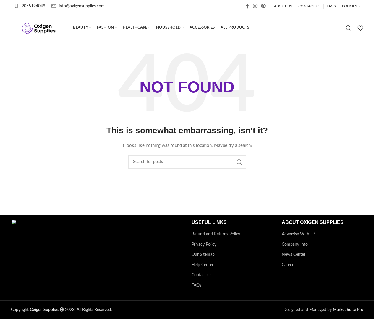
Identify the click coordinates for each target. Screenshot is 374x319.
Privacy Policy (204, 244)
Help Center (202, 265)
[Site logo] (39, 28)
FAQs (196, 285)
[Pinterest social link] (263, 6)
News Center (293, 255)
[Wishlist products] (360, 28)
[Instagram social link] (255, 6)
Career (288, 265)
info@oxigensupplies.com (82, 6)
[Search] (348, 28)
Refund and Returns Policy (216, 234)
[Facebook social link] (247, 6)
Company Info (295, 244)
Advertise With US (299, 234)
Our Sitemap (203, 255)
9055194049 (33, 6)
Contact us (201, 275)
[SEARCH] (239, 162)
